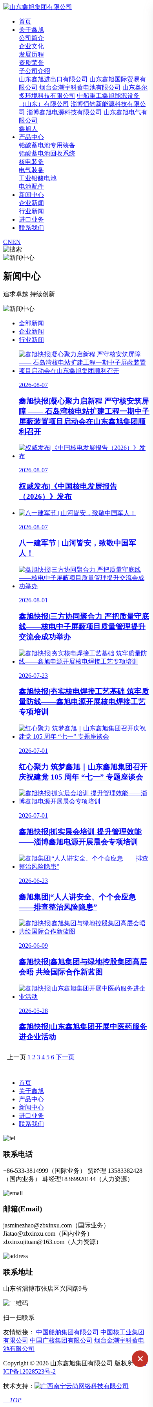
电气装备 (31, 170)
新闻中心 (31, 194)
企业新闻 (31, 203)
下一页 (65, 1057)
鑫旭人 (28, 128)
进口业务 (31, 219)
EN (16, 241)
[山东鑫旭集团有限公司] (37, 7)
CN (7, 241)
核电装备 (31, 161)
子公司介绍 (34, 71)
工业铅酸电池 (37, 178)
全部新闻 (31, 323)
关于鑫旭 (31, 29)
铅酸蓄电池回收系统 (47, 153)
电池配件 (31, 186)
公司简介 (31, 38)
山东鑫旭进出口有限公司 (53, 79)
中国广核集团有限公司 (61, 1340)
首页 (25, 21)
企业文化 (31, 46)
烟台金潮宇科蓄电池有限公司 (80, 87)
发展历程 (31, 54)
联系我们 (31, 227)
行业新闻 (31, 211)
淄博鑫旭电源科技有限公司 (64, 112)
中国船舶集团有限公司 (67, 1332)
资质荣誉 (31, 62)
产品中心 (31, 137)
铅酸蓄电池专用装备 (47, 145)
